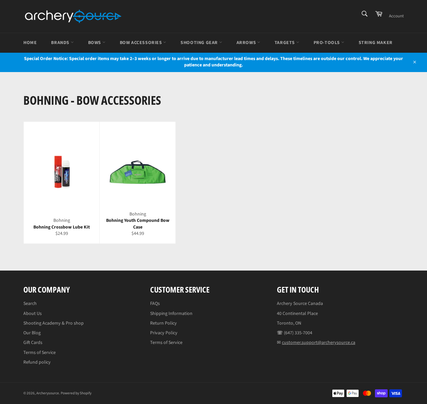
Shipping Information (171, 313)
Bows (95, 42)
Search (30, 303)
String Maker (376, 42)
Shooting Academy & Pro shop (53, 323)
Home (30, 42)
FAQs (155, 303)
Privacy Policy (163, 333)
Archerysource (47, 393)
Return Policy (163, 323)
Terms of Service (39, 352)
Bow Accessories (141, 42)
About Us (32, 313)
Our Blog (32, 333)
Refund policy (37, 362)
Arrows (247, 42)
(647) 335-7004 (298, 333)
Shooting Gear (199, 42)
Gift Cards (32, 342)
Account (396, 16)
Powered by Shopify (76, 393)
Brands (60, 42)
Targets (285, 42)
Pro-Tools (327, 42)
